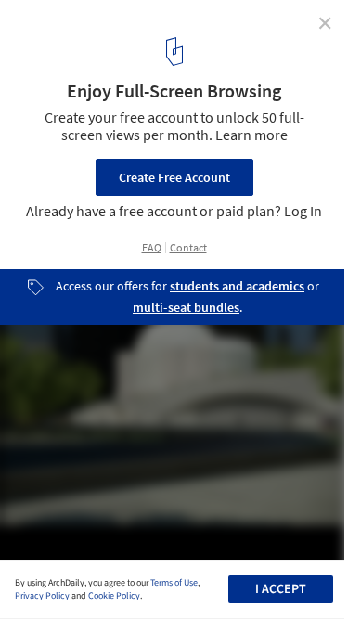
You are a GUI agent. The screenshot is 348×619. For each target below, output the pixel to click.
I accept (280, 589)
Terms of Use (174, 582)
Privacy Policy (42, 595)
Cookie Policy (114, 595)
